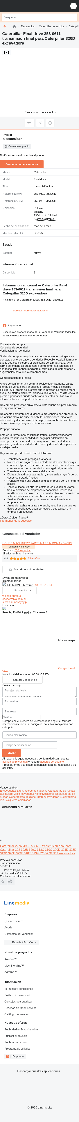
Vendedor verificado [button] (19, 546)
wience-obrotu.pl (12, 595)
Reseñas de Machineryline (20, 1007)
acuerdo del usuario (52, 761)
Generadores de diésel (23, 796)
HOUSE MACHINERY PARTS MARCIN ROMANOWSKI (37, 543)
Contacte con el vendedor (22, 164)
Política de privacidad (17, 995)
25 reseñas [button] (34, 558)
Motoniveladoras (45, 793)
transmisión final (43, 186)
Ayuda (8, 927)
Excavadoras (8, 790)
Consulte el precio (18, 146)
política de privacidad (15, 761)
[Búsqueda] (73, 17)
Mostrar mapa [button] (66, 640)
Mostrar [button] (28, 585)
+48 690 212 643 (43, 585)
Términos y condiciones (18, 988)
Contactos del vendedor (18, 933)
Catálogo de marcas (16, 1014)
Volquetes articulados (18, 799)
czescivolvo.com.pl (14, 598)
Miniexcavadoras (24, 793)
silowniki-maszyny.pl (14, 602)
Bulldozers (6, 793)
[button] (73, 6)
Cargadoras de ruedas (61, 790)
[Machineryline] (14, 26)
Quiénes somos (14, 921)
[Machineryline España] (25, 6)
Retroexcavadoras (48, 796)
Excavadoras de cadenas (32, 790)
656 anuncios (22, 550)
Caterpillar (40, 172)
